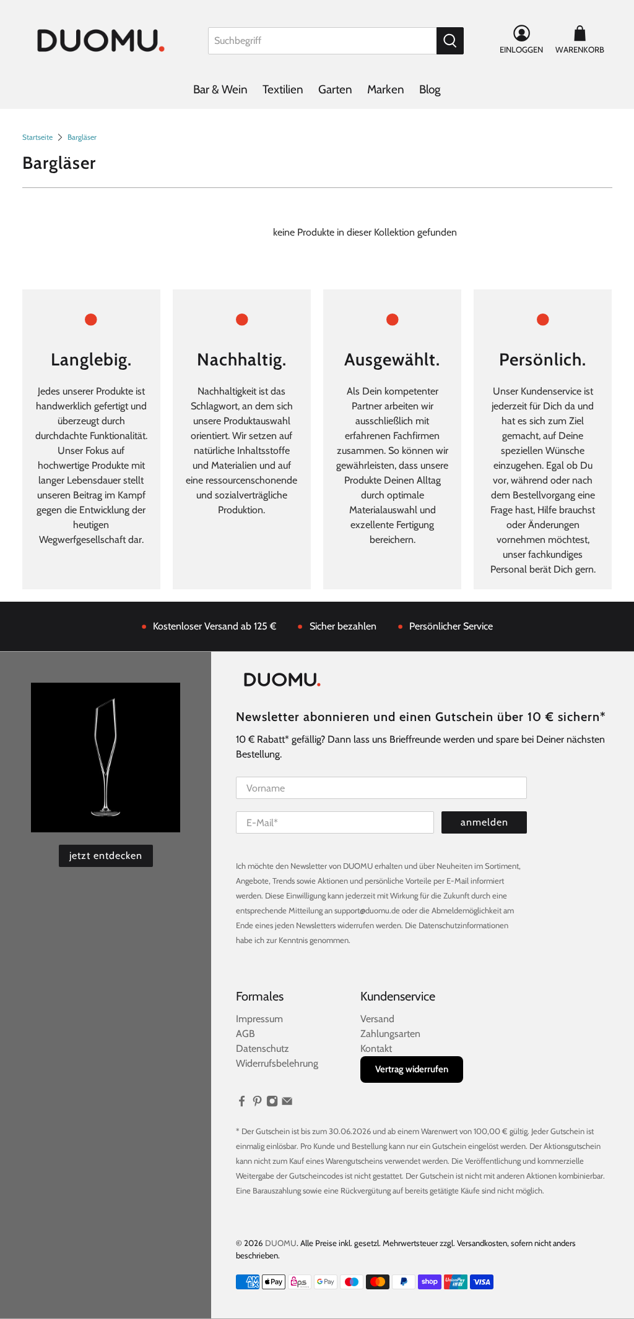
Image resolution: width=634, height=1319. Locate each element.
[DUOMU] (101, 40)
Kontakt (376, 1048)
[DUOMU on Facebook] (242, 1103)
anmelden (484, 822)
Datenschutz (262, 1048)
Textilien (283, 89)
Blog (429, 89)
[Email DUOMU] (287, 1103)
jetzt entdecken (105, 855)
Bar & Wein (220, 89)
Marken (385, 89)
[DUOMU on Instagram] (272, 1103)
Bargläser (82, 137)
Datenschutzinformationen (463, 925)
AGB (245, 1033)
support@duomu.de (367, 910)
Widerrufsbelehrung (277, 1063)
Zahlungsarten (390, 1033)
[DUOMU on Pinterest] (257, 1103)
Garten (335, 89)
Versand (377, 1019)
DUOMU (281, 1243)
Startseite (37, 137)
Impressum (259, 1019)
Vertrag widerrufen (411, 1069)
